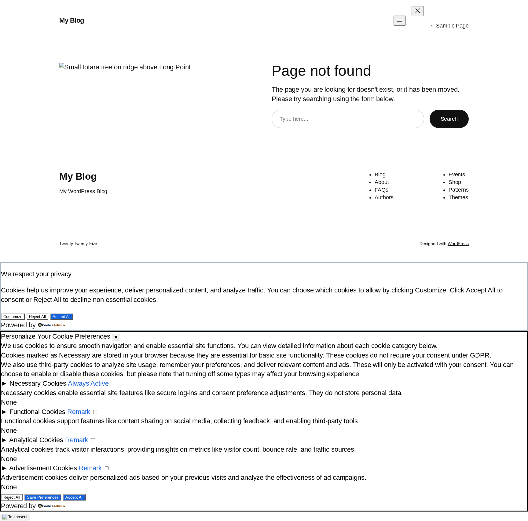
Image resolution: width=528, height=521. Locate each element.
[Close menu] (418, 11)
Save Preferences (43, 497)
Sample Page (452, 26)
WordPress (458, 243)
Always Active (88, 383)
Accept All (62, 316)
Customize (12, 316)
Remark (78, 412)
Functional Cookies (37, 412)
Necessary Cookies (37, 383)
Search (449, 119)
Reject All (37, 316)
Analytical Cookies (36, 440)
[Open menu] (400, 21)
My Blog (71, 20)
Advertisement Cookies (43, 468)
